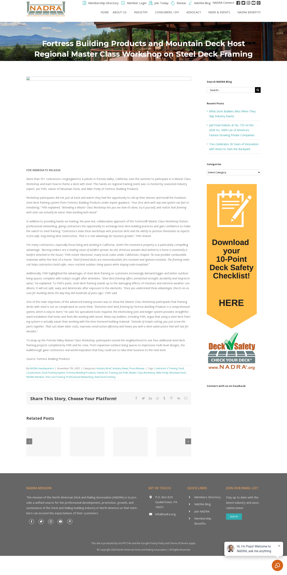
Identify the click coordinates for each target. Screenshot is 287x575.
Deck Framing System (53, 372)
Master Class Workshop (142, 372)
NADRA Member (35, 377)
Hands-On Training (107, 372)
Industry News (120, 368)
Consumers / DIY (167, 12)
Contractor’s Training (165, 368)
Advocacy (193, 12)
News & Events (219, 12)
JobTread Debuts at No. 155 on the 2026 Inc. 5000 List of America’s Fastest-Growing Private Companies (232, 130)
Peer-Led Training (55, 377)
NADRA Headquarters (42, 368)
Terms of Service (179, 543)
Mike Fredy (162, 372)
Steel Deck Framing (104, 377)
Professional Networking (79, 377)
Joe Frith (123, 372)
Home (105, 12)
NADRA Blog (202, 504)
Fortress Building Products (81, 372)
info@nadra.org (165, 514)
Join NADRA (201, 511)
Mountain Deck (177, 372)
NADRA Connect (223, 2)
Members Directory (207, 497)
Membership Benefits (202, 520)
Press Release (136, 368)
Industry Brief (103, 368)
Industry (141, 12)
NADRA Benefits (249, 12)
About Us (120, 12)
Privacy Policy (157, 543)
